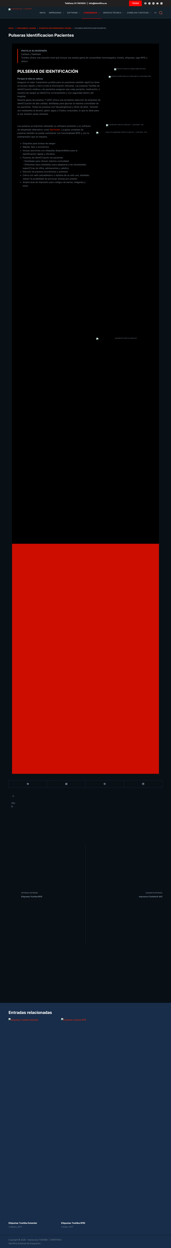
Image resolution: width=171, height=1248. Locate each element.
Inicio (43, 13)
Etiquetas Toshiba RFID (73, 1223)
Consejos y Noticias (138, 13)
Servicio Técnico (112, 13)
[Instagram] (149, 3)
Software (72, 13)
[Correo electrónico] (157, 3)
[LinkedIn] (143, 784)
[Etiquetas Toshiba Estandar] (33, 1118)
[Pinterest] (105, 784)
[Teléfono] (161, 3)
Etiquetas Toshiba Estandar (23, 1223)
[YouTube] (153, 3)
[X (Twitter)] (66, 784)
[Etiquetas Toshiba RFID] (85, 1118)
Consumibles (90, 13)
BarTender (55, 129)
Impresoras (55, 13)
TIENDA (135, 3)
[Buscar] (160, 12)
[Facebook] (145, 3)
